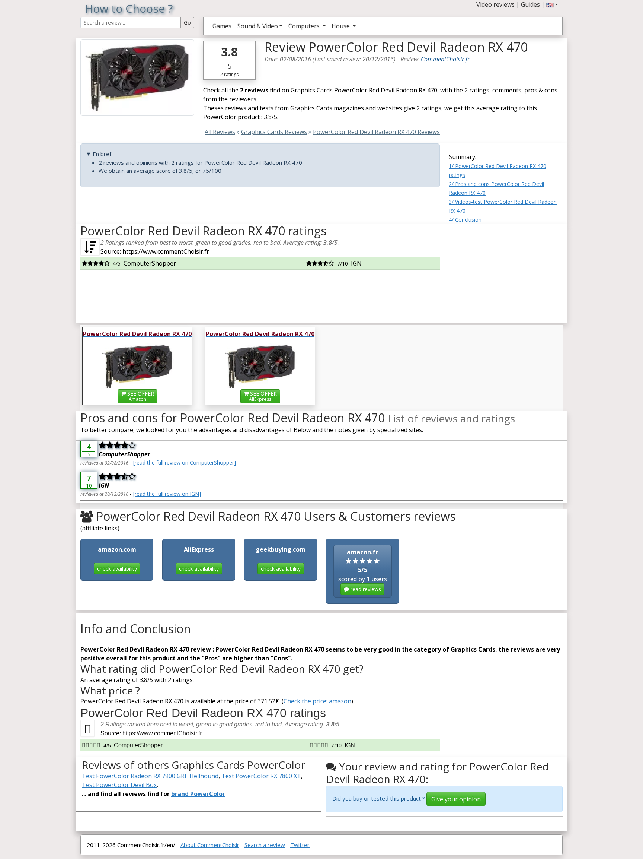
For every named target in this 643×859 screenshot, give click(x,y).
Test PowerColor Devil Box (119, 785)
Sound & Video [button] (257, 26)
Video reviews (495, 4)
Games (221, 26)
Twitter (300, 845)
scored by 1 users (362, 570)
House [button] (341, 26)
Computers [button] (304, 26)
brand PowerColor (198, 794)
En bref (102, 154)
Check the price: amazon (317, 701)
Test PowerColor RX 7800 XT (261, 776)
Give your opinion (456, 799)
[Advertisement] (506, 270)
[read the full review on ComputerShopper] (184, 462)
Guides (530, 4)
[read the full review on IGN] (167, 493)
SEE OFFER (140, 396)
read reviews (365, 589)
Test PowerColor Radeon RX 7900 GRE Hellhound (150, 776)
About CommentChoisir (209, 845)
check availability (117, 568)
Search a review (264, 845)
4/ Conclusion (465, 219)
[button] (552, 4)
